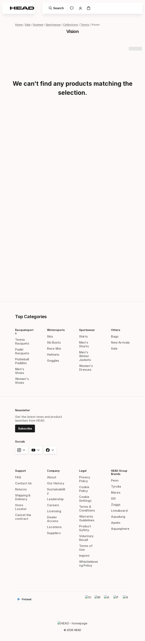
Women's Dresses (86, 367)
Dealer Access (52, 519)
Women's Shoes (22, 380)
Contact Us (23, 483)
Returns (21, 489)
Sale (28, 24)
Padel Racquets (22, 351)
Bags (114, 336)
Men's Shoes (19, 371)
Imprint (84, 556)
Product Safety (85, 528)
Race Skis (54, 348)
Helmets (53, 354)
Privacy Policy (84, 479)
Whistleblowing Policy (88, 563)
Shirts (83, 336)
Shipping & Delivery (22, 497)
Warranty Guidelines (86, 518)
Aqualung (118, 516)
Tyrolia (116, 486)
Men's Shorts (84, 344)
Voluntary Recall (86, 538)
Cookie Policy (84, 489)
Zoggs (115, 504)
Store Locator (21, 507)
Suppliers (54, 533)
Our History (55, 483)
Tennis (84, 24)
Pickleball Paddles (22, 361)
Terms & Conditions (87, 508)
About (51, 477)
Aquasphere (120, 529)
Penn (114, 480)
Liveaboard (119, 510)
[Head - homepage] (22, 8)
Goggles (53, 360)
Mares (115, 492)
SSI (113, 498)
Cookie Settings (85, 498)
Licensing (54, 511)
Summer (38, 24)
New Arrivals (120, 342)
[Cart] (88, 8)
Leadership (55, 499)
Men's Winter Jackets (85, 356)
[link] (72, 8)
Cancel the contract (23, 517)
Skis (50, 336)
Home (19, 24)
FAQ (18, 477)
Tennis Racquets (22, 341)
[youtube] (35, 450)
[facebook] (50, 450)
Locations (54, 527)
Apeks (115, 523)
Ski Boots (54, 342)
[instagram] (21, 450)
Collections (70, 24)
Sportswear (53, 24)
